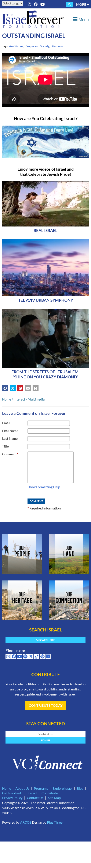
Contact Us (35, 798)
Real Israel (45, 230)
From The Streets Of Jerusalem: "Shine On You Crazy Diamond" (45, 374)
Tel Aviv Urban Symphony (45, 300)
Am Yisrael (16, 46)
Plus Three (54, 822)
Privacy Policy (12, 798)
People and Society (37, 46)
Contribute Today (45, 705)
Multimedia (36, 399)
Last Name (10, 438)
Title (5, 446)
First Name (10, 431)
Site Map (54, 798)
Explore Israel (62, 788)
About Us (22, 788)
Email (6, 423)
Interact (19, 399)
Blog (80, 788)
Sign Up (46, 740)
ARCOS (25, 822)
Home (6, 399)
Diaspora (57, 46)
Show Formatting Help (44, 487)
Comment (10, 454)
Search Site (47, 640)
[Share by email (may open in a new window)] (28, 388)
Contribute (49, 793)
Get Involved (11, 793)
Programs (41, 788)
